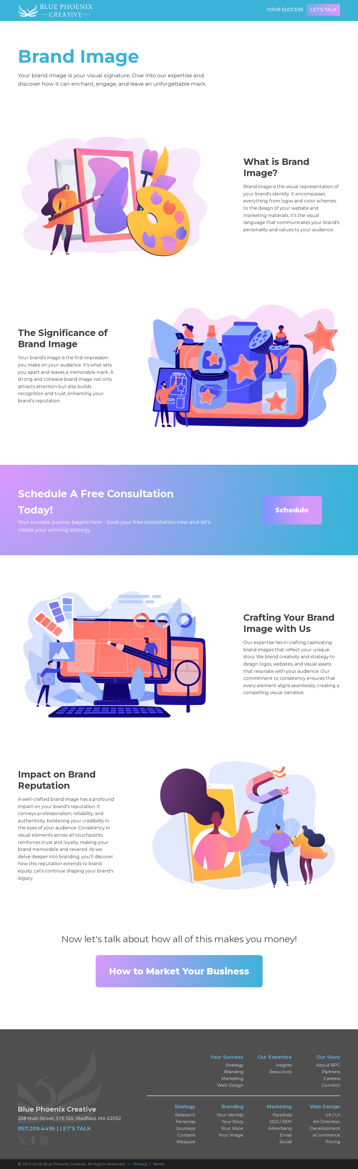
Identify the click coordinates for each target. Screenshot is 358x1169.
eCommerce (326, 1135)
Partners (331, 1071)
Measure (185, 1141)
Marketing (232, 1078)
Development (325, 1128)
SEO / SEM (281, 1121)
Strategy (234, 1065)
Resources (280, 1071)
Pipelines (282, 1114)
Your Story (232, 1121)
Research (185, 1114)
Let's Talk (323, 9)
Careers (332, 1078)
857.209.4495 (36, 1128)
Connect (331, 1085)
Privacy (140, 1164)
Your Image (231, 1135)
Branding (233, 1071)
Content (186, 1135)
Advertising (280, 1128)
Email (286, 1135)
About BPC (328, 1065)
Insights (283, 1065)
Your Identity (230, 1114)
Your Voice (232, 1128)
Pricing (333, 1141)
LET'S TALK (75, 1128)
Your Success (285, 9)
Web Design (230, 1085)
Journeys (185, 1128)
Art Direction (326, 1121)
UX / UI (332, 1114)
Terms (158, 1164)
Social (285, 1141)
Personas (185, 1121)
